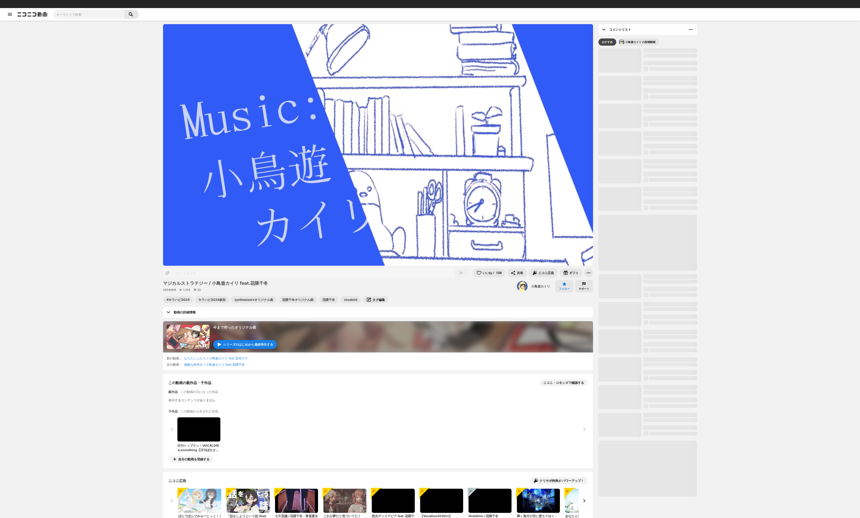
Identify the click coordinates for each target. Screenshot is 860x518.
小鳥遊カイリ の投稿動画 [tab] (640, 53)
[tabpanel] (647, 283)
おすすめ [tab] (607, 53)
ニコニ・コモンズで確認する (563, 382)
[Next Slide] (584, 500)
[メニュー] (588, 272)
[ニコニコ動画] (32, 14)
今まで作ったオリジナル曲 (234, 327)
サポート (584, 288)
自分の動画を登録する (194, 459)
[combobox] (89, 14)
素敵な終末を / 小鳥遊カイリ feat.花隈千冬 (214, 364)
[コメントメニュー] (690, 29)
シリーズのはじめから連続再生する (248, 344)
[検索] (132, 14)
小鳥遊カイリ (540, 286)
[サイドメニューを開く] (9, 14)
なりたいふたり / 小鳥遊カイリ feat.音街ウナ (216, 358)
